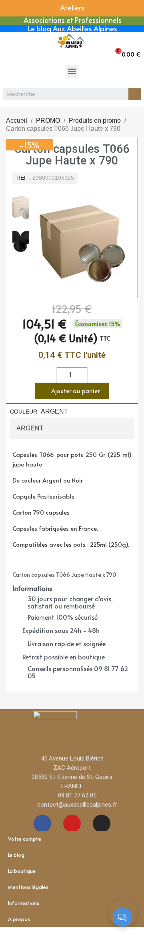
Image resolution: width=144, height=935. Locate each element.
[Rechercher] (134, 94)
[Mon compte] (11, 53)
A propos (19, 919)
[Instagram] (101, 823)
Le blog (16, 854)
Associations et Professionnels (73, 20)
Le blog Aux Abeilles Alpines (72, 28)
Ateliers (72, 7)
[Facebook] (42, 823)
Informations (23, 903)
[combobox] (61, 94)
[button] (127, 54)
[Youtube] (72, 823)
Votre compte (24, 838)
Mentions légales (28, 886)
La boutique (22, 870)
